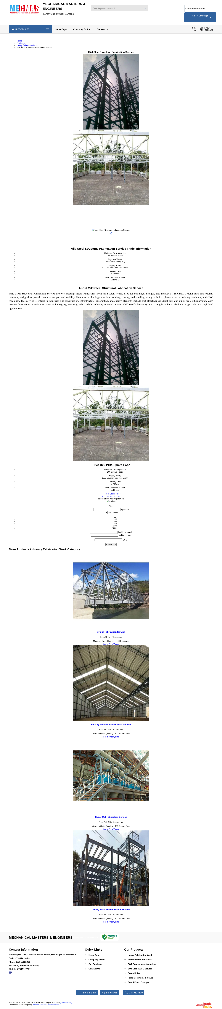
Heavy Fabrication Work (27, 45)
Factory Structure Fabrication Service (111, 724)
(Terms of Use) (66, 1003)
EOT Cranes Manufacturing (142, 964)
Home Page (61, 29)
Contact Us (102, 29)
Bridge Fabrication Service (111, 632)
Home (19, 41)
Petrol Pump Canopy (138, 982)
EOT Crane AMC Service (140, 968)
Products (21, 43)
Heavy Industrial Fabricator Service (111, 909)
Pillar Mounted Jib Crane (140, 978)
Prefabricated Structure (140, 959)
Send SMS (111, 992)
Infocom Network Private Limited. (46, 1005)
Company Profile (81, 29)
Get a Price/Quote (111, 644)
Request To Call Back (111, 496)
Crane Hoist (134, 973)
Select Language (200, 16)
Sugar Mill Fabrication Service (111, 817)
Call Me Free (136, 992)
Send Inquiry (89, 992)
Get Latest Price (113, 494)
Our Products (20, 29)
